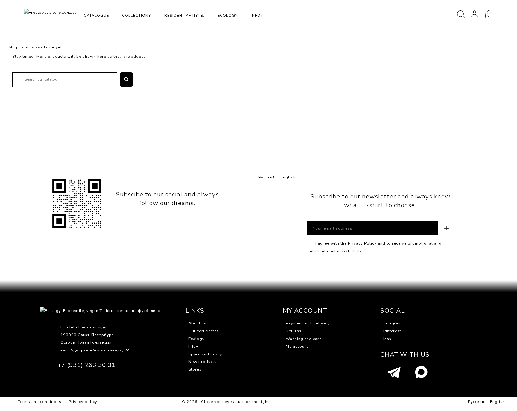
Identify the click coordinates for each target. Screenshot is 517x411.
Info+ (257, 15)
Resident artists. (184, 15)
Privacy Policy (362, 243)
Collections (136, 15)
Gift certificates (203, 331)
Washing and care (303, 339)
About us (197, 323)
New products (202, 361)
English (288, 177)
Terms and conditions (39, 401)
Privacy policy (83, 401)
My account (297, 346)
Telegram (392, 323)
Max (387, 339)
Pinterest (392, 331)
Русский (266, 177)
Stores (195, 369)
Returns (293, 331)
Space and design (206, 354)
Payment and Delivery (308, 323)
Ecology (228, 15)
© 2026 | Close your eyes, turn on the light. (226, 401)
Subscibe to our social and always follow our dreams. (167, 198)
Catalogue (96, 15)
